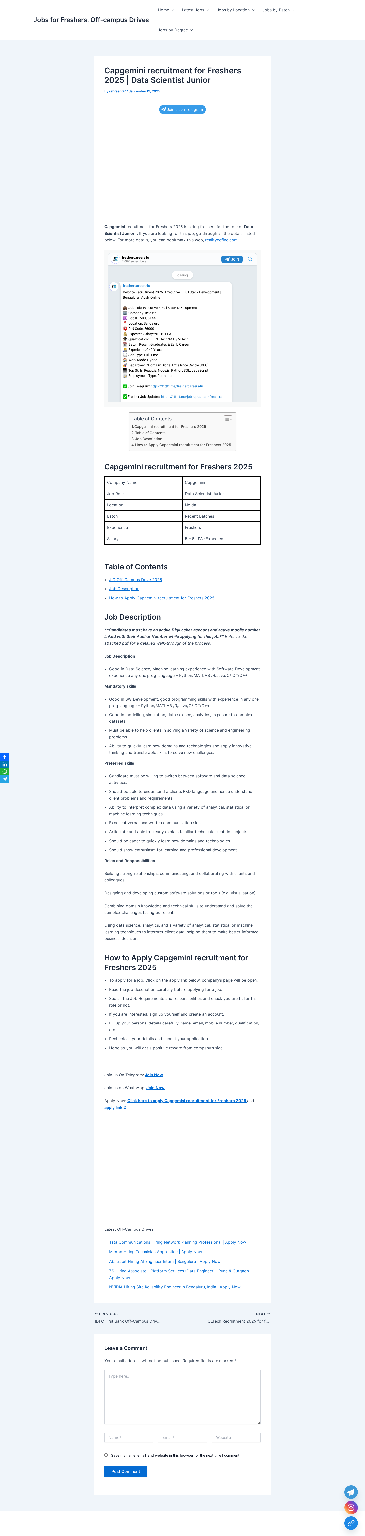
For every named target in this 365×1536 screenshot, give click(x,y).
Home (163, 9)
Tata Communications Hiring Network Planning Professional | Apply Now (177, 1242)
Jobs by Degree (173, 29)
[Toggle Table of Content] (225, 419)
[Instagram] (351, 1507)
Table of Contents (150, 433)
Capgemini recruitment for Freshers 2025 (170, 426)
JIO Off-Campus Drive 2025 (135, 579)
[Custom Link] (351, 1523)
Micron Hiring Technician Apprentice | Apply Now (155, 1251)
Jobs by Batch (276, 9)
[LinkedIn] (4, 764)
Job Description (148, 439)
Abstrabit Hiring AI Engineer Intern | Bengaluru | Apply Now (164, 1261)
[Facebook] (4, 757)
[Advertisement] (182, 158)
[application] (171, 10)
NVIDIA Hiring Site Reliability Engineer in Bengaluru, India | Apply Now (175, 1286)
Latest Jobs (193, 9)
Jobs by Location (233, 9)
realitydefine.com (221, 239)
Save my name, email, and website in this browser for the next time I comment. (175, 1455)
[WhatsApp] (4, 771)
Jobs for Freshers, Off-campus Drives (91, 20)
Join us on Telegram (185, 109)
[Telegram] (4, 779)
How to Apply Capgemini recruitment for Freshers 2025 (183, 445)
